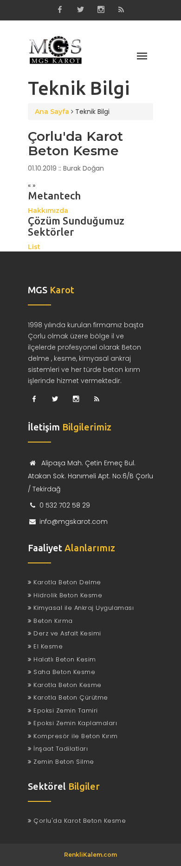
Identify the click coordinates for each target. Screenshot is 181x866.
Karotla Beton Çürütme (70, 697)
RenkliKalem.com (90, 854)
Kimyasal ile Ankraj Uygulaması (83, 607)
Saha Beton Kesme (63, 672)
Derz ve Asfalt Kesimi (66, 633)
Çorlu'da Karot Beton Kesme (75, 143)
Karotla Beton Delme (66, 582)
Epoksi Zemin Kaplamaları (74, 723)
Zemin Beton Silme (63, 761)
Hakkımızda (48, 210)
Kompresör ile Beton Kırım (75, 736)
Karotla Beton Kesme (67, 685)
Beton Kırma (52, 620)
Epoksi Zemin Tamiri (65, 710)
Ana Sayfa (52, 111)
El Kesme (47, 646)
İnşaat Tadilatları (60, 748)
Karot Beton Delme (56, 49)
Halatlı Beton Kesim (64, 659)
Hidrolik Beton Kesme (67, 595)
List (34, 247)
